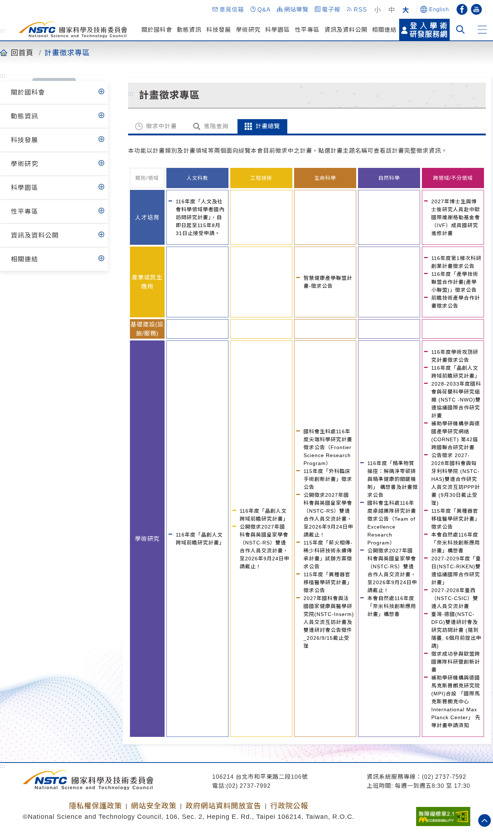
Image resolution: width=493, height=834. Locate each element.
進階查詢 (216, 126)
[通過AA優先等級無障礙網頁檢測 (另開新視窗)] (443, 814)
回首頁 (22, 52)
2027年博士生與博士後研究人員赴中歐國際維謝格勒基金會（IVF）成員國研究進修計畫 (455, 217)
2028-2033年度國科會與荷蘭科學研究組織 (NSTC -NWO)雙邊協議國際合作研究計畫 (456, 399)
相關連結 (384, 30)
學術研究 (248, 30)
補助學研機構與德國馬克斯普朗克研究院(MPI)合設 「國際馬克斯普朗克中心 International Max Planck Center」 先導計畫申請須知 (456, 701)
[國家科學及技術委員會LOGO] (73, 29)
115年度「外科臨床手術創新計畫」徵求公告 (328, 479)
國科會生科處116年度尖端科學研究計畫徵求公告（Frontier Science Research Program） (328, 447)
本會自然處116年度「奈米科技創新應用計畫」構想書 (391, 606)
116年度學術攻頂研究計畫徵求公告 (454, 356)
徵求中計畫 (161, 126)
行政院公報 (289, 806)
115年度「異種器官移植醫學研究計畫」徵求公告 (328, 582)
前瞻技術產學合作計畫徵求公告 (455, 302)
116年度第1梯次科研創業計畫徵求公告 (456, 262)
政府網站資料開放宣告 (223, 806)
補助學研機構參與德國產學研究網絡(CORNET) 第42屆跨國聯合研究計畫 (455, 435)
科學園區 (277, 30)
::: (2, 30)
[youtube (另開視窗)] (476, 9)
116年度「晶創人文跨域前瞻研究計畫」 (200, 539)
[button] (227, 9)
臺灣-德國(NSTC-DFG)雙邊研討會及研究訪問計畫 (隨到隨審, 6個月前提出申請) (456, 630)
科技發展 (218, 30)
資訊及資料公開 (345, 30)
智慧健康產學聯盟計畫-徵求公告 (328, 282)
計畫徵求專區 (67, 52)
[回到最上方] (484, 820)
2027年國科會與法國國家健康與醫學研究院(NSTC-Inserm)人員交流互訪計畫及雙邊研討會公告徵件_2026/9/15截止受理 (329, 622)
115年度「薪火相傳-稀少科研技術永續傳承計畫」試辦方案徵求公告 (328, 554)
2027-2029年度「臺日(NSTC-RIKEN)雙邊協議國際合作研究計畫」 (456, 570)
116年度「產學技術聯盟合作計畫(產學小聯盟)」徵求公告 (454, 282)
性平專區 (307, 30)
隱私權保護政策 (95, 806)
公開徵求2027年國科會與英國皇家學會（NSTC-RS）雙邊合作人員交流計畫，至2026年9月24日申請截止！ (264, 546)
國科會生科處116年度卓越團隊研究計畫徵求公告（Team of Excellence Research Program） (391, 523)
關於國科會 (156, 30)
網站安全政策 (153, 806)
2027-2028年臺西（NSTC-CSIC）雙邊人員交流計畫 (454, 598)
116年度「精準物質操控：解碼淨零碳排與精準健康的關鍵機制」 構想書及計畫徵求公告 (392, 479)
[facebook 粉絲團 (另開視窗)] (462, 9)
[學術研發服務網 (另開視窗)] (424, 29)
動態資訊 (189, 30)
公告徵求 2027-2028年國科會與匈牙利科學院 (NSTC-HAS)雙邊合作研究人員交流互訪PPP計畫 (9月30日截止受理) (455, 479)
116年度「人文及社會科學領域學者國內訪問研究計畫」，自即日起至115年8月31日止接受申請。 (200, 217)
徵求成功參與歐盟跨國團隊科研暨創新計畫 (455, 662)
